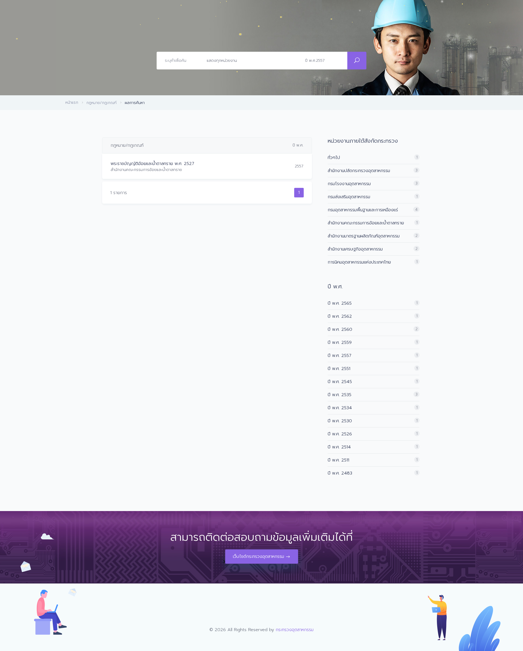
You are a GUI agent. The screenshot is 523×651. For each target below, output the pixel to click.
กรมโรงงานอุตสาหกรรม (349, 184)
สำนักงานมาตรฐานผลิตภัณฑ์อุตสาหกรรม (364, 236)
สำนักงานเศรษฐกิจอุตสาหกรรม (355, 249)
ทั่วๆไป (334, 157)
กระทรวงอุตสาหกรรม (295, 629)
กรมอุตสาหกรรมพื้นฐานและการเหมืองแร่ (363, 210)
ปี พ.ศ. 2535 (339, 395)
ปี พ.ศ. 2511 (338, 460)
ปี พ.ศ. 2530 (340, 421)
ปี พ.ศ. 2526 (340, 434)
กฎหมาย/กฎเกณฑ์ (101, 103)
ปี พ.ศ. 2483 (340, 473)
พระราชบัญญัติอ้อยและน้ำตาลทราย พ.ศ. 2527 (152, 163)
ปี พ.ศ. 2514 (339, 447)
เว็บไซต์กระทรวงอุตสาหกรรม (258, 556)
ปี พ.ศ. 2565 (340, 303)
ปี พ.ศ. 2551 (339, 368)
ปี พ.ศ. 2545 (340, 381)
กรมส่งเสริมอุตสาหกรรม (349, 197)
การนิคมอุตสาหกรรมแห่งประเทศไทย (359, 262)
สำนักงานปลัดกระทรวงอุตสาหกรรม (359, 170)
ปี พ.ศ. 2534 (340, 408)
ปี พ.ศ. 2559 (340, 342)
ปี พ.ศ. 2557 (339, 355)
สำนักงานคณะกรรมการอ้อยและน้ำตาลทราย (366, 223)
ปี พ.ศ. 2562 (340, 316)
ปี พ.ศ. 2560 (340, 329)
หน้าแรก (71, 102)
